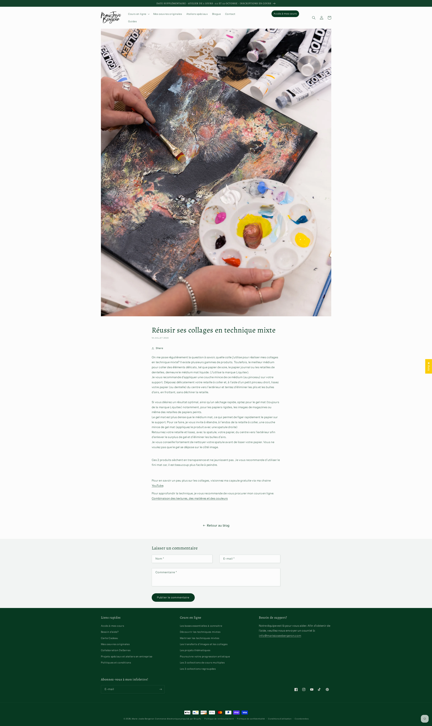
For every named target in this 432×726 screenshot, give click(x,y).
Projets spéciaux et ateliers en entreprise (126, 656)
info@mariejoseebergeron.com (280, 635)
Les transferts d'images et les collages (204, 644)
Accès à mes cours (112, 625)
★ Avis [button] (428, 366)
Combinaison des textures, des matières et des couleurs (190, 498)
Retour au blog (218, 525)
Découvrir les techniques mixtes (200, 631)
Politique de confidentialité (251, 719)
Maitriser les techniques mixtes (199, 638)
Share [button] (159, 348)
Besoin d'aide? (110, 631)
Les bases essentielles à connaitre (201, 625)
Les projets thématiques (195, 650)
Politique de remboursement (219, 719)
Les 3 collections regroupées (198, 668)
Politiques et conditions (116, 662)
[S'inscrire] (160, 689)
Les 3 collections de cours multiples (202, 662)
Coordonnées (301, 719)
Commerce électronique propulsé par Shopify (178, 719)
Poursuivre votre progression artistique (205, 656)
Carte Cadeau (109, 638)
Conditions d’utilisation (280, 719)
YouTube (157, 485)
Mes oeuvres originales (115, 644)
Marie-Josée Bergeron (143, 719)
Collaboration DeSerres (116, 650)
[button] (138, 14)
